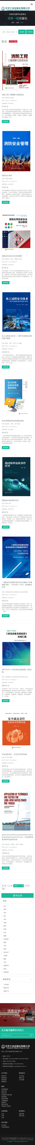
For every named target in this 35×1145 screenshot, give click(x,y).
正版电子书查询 (6, 1106)
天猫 (2, 1116)
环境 (5, 929)
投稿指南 (4, 1097)
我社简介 (4, 1076)
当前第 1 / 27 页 (18, 886)
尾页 (3, 889)
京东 (2, 1114)
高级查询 (30, 32)
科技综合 (6, 972)
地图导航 (21, 1114)
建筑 (5, 959)
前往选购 (17, 1016)
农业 (5, 919)
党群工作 (6, 991)
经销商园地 (4, 1089)
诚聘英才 (4, 1102)
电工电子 (6, 952)
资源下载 (4, 1091)
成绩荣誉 (4, 1081)
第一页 (4, 886)
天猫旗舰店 (4, 1100)
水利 (5, 962)
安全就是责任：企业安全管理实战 (14, 754)
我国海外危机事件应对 (10, 500)
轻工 (5, 916)
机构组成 (4, 1078)
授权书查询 (4, 1104)
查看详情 (5, 121)
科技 (17, 22)
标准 (5, 969)
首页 (12, 22)
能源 (5, 936)
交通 (5, 949)
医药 (5, 926)
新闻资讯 (6, 979)
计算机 (5, 955)
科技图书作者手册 (6, 1095)
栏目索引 (4, 1125)
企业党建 (21, 1079)
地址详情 (21, 1116)
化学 (5, 913)
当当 (2, 1117)
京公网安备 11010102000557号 (18, 1139)
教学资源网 (4, 1098)
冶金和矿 (6, 939)
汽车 (5, 946)
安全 (5, 932)
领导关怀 (4, 1079)
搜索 (22, 32)
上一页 (10, 886)
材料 (5, 909)
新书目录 (4, 1093)
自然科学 (6, 965)
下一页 (27, 886)
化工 (5, 906)
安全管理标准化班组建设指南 (13, 421)
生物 (5, 922)
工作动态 (6, 984)
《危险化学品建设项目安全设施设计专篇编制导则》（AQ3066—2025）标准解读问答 (17, 584)
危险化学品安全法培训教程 (12, 256)
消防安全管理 (7, 175)
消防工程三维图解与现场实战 (13, 94)
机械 (5, 942)
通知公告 (6, 988)
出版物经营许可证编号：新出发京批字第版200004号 (20, 1140)
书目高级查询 (5, 1127)
